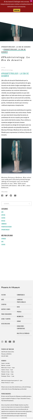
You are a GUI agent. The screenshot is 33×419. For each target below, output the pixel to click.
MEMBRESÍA (20, 316)
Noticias (3, 221)
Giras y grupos (6, 319)
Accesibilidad (5, 323)
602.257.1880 (4, 356)
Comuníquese (21, 295)
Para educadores (6, 314)
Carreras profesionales (21, 301)
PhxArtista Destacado (6, 227)
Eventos (3, 218)
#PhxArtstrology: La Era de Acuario (16, 47)
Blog (18, 307)
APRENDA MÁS (16, 10)
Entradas (3, 238)
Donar (19, 321)
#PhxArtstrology (5, 229)
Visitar (3, 295)
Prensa (19, 312)
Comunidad (4, 224)
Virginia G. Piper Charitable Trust (20, 398)
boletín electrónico (23, 333)
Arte (2, 212)
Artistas (3, 215)
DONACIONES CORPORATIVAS (21, 327)
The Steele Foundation (7, 400)
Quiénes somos (5, 309)
